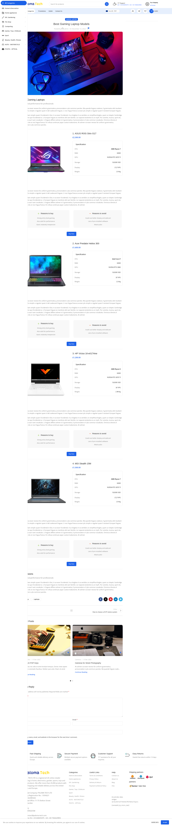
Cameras (78, 659)
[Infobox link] (97, 135)
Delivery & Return (95, 782)
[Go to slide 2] (72, 680)
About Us (115, 779)
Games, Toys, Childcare (77, 789)
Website (23, 728)
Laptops (74, 19)
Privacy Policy (93, 779)
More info (155, 822)
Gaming (68, 19)
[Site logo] (32, 4)
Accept (165, 822)
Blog (113, 782)
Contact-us (115, 776)
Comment (24, 696)
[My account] (133, 11)
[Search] (107, 4)
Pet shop (72, 786)
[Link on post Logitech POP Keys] (45, 640)
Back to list (71, 611)
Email (75, 720)
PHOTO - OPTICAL (75, 803)
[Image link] (37, 773)
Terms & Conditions (96, 776)
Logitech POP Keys (30, 663)
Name (23, 720)
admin (66, 29)
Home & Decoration (75, 776)
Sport (71, 793)
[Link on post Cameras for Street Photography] (97, 640)
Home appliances (75, 779)
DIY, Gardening (74, 782)
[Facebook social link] (101, 599)
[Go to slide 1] (70, 680)
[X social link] (106, 599)
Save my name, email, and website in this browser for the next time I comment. (49, 737)
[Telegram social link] (121, 599)
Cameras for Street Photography (88, 663)
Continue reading (29, 674)
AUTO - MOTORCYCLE (76, 800)
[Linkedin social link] (116, 599)
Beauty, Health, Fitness (76, 796)
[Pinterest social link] (111, 599)
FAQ (113, 786)
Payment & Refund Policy (97, 786)
